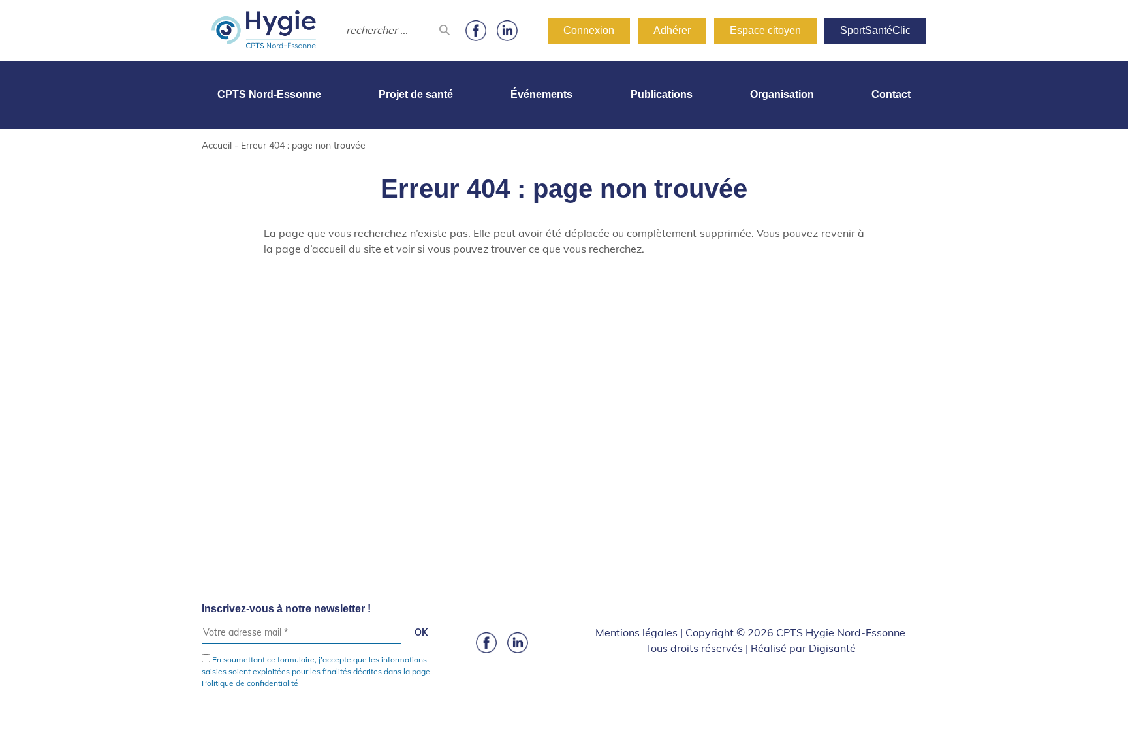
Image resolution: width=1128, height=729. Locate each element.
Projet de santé (416, 94)
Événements (541, 94)
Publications (662, 94)
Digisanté (832, 648)
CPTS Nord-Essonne (269, 94)
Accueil (217, 145)
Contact (891, 94)
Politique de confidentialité (250, 683)
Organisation (782, 94)
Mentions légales (636, 632)
